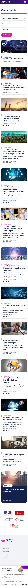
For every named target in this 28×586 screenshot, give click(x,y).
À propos (5, 546)
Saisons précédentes (8, 555)
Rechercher (6, 34)
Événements (6, 552)
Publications (6, 549)
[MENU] (25, 2)
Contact (5, 558)
